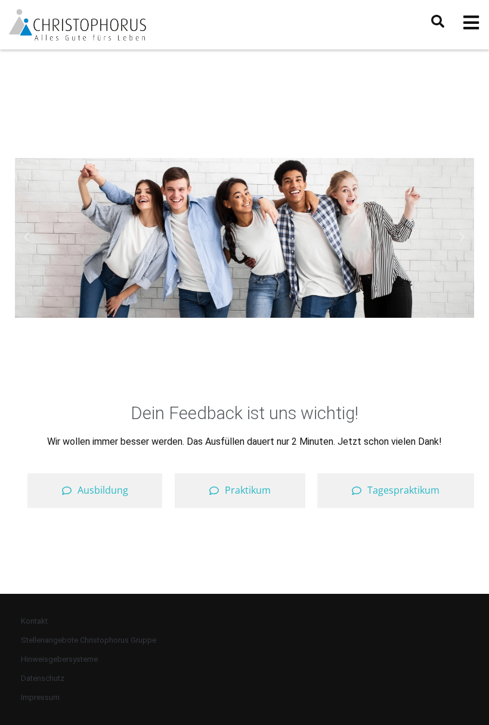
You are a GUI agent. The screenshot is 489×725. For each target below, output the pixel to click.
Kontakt (34, 620)
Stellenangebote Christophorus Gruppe (88, 640)
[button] (27, 237)
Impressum (40, 697)
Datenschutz (42, 678)
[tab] (95, 490)
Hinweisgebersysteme (59, 659)
